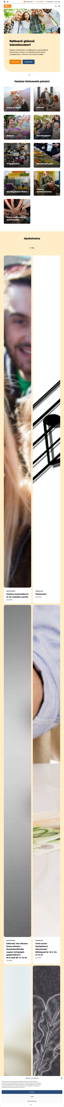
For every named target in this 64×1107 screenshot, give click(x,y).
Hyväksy (32, 1092)
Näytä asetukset (32, 1101)
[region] (32, 40)
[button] (61, 1078)
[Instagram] (7, 1)
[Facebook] (4, 1)
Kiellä (32, 1096)
